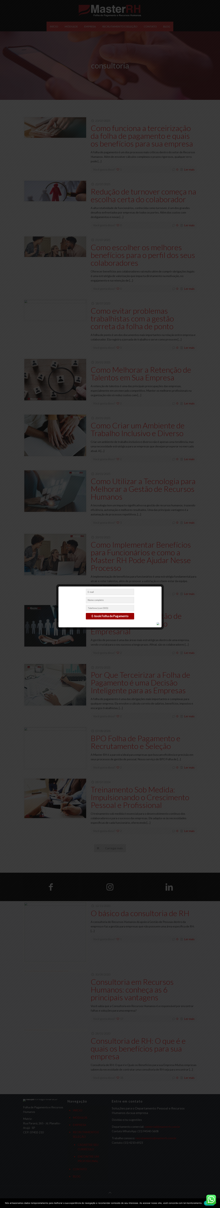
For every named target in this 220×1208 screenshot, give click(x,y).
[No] (216, 1203)
